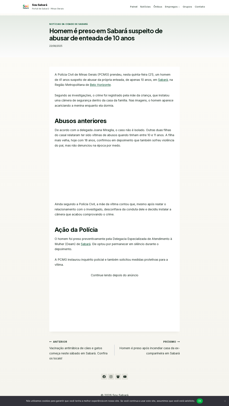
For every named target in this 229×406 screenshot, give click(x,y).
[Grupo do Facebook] (118, 377)
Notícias (145, 6)
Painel (133, 6)
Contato (200, 6)
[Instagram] (111, 377)
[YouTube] (125, 377)
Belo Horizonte (100, 84)
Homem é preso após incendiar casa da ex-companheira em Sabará (149, 347)
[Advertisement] (114, 176)
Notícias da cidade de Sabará (68, 24)
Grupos (187, 6)
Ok (199, 400)
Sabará (163, 79)
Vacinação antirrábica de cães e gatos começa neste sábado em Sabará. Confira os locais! (78, 350)
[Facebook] (104, 377)
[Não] (224, 401)
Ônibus (157, 6)
